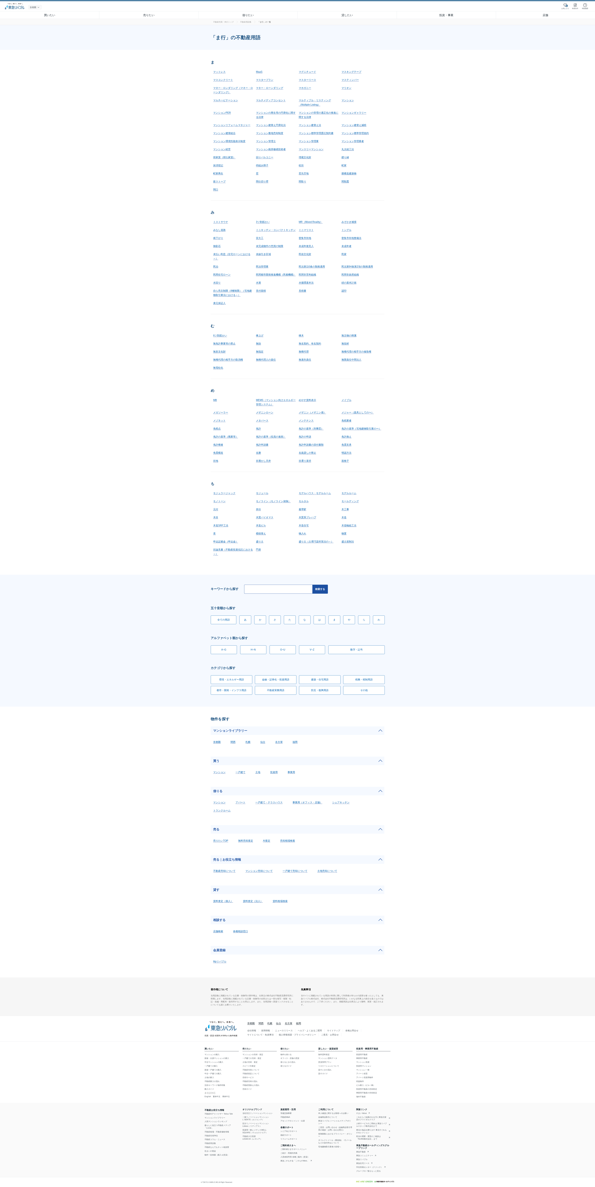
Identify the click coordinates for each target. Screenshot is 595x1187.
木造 (344, 517)
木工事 (345, 509)
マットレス (219, 71)
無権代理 (304, 351)
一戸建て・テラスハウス (269, 802)
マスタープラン (264, 80)
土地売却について (327, 871)
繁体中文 (216, 1096)
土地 (257, 772)
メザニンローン (264, 412)
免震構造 (218, 452)
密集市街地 (305, 238)
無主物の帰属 (349, 335)
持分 (258, 509)
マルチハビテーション (225, 100)
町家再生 (218, 173)
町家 (344, 165)
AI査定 (266, 840)
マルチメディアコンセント (271, 100)
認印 (344, 290)
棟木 (301, 335)
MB (215, 400)
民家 (344, 254)
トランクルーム (222, 810)
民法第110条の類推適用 (312, 266)
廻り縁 (345, 157)
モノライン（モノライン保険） (273, 501)
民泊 (215, 266)
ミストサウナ (220, 222)
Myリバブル (219, 961)
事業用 (291, 772)
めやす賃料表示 (307, 400)
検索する (320, 589)
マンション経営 (222, 149)
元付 (215, 509)
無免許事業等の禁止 (224, 343)
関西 (233, 742)
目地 (215, 460)
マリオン (346, 88)
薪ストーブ (219, 181)
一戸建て (240, 772)
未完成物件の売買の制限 (269, 246)
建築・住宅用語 (319, 679)
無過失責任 (305, 359)
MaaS (259, 71)
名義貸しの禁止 (307, 452)
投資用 (274, 772)
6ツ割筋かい (220, 335)
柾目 (301, 165)
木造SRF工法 (220, 525)
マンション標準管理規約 (355, 133)
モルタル (304, 501)
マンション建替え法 (310, 125)
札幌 (247, 742)
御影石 (217, 246)
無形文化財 (219, 351)
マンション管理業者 (353, 141)
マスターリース (307, 80)
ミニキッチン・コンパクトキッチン (276, 230)
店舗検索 (218, 931)
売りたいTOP (220, 840)
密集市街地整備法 (351, 238)
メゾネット (219, 420)
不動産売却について (224, 871)
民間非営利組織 (307, 274)
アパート (240, 802)
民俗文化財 (305, 254)
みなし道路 (219, 230)
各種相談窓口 (240, 931)
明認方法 (346, 452)
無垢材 (345, 343)
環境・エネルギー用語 (231, 679)
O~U (282, 649)
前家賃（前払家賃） (224, 157)
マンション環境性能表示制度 (229, 141)
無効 (258, 343)
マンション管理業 (309, 141)
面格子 (345, 460)
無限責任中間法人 (351, 359)
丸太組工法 (348, 149)
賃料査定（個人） (223, 901)
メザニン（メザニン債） (312, 412)
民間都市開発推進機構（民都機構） (276, 274)
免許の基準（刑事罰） (311, 428)
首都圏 (217, 742)
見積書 (302, 290)
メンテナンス (306, 420)
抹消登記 (218, 165)
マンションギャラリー (354, 112)
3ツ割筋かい (263, 222)
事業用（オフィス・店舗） (307, 802)
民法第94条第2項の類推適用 (357, 266)
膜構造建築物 (349, 173)
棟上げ (259, 335)
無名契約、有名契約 (310, 343)
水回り (217, 282)
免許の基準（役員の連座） (271, 436)
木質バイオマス (264, 517)
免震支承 (346, 444)
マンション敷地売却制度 (269, 133)
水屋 (258, 282)
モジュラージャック (224, 493)
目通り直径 (305, 460)
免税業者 (346, 420)
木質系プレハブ (307, 517)
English (208, 1096)
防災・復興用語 (319, 690)
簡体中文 (226, 1096)
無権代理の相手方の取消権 (228, 359)
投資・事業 (446, 15)
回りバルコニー (264, 157)
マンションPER (222, 112)
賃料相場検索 (280, 901)
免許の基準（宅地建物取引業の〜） (361, 428)
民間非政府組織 (350, 274)
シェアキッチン (341, 802)
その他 (364, 690)
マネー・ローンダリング (269, 88)
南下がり (218, 238)
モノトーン (219, 501)
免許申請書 (262, 444)
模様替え (261, 533)
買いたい (49, 15)
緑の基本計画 (349, 282)
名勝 (258, 452)
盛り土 (259, 541)
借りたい (248, 15)
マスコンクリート (223, 80)
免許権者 (218, 444)
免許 (258, 428)
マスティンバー (350, 80)
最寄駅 (302, 509)
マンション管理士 (266, 141)
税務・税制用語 (364, 679)
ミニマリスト (306, 230)
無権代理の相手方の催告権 (356, 351)
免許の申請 (305, 436)
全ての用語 (223, 619)
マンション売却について (259, 871)
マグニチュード (307, 71)
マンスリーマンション (311, 149)
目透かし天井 (263, 460)
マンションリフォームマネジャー (231, 125)
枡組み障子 (262, 165)
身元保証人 (219, 303)
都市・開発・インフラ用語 (231, 690)
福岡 (295, 742)
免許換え (346, 436)
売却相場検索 (287, 840)
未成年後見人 (306, 246)
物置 (344, 533)
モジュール (262, 493)
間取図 (345, 181)
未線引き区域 (263, 254)
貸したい (347, 15)
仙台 (262, 742)
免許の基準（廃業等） (225, 436)
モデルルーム (349, 493)
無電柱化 (218, 367)
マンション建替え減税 (354, 125)
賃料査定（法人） (253, 901)
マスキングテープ (351, 71)
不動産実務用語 (275, 690)
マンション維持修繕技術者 (271, 149)
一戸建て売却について (295, 871)
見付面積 (261, 290)
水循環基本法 (306, 282)
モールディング (350, 501)
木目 (215, 517)
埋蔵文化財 (305, 157)
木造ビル (261, 525)
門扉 (258, 549)
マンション (348, 100)
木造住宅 (304, 525)
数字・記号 (356, 649)
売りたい (148, 15)
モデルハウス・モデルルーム (315, 493)
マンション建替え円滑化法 (271, 125)
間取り (302, 181)
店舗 (545, 15)
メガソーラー (220, 412)
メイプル (346, 400)
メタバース (262, 420)
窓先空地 (304, 173)
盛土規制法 (348, 541)
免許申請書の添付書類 (311, 444)
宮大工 (259, 238)
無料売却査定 (245, 840)
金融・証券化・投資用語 (275, 679)
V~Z (312, 649)
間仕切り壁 (262, 181)
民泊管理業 (262, 266)
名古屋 (279, 742)
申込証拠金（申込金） (225, 541)
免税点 (217, 428)
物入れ (302, 533)
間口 (215, 189)
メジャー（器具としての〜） (358, 412)
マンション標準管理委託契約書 (316, 133)
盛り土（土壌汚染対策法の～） (316, 541)
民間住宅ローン (222, 274)
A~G (223, 649)
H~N (253, 649)
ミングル (346, 230)
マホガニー (305, 88)
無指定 (259, 351)
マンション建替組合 (224, 133)
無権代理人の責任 (266, 359)
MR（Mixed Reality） (311, 222)
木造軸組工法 (349, 525)
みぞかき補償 (349, 222)
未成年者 (346, 246)
